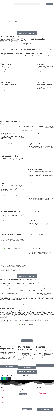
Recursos (3, 397)
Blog (2, 404)
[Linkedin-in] (2, 378)
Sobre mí (3, 402)
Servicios (3, 392)
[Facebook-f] (7, 378)
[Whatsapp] (4, 378)
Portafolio (4, 395)
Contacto (3, 400)
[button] (27, 4)
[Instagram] (9, 378)
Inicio (3, 390)
